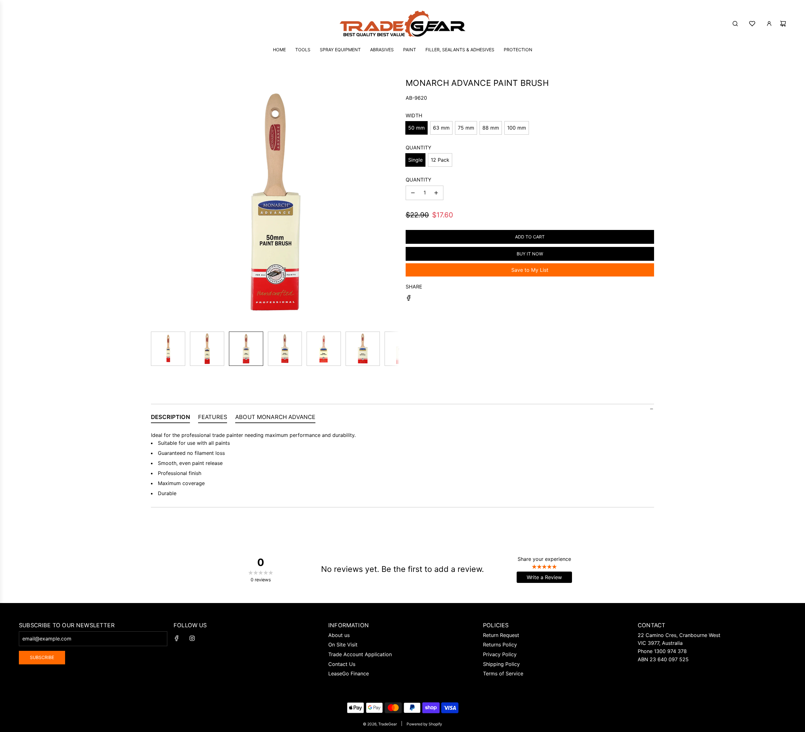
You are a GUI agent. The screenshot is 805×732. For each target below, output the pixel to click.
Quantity (418, 179)
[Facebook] (177, 638)
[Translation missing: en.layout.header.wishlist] (752, 24)
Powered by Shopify (424, 724)
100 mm (516, 128)
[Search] (735, 24)
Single (415, 160)
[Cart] (783, 24)
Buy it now (530, 253)
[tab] (170, 418)
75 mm (466, 128)
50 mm (416, 128)
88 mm (490, 128)
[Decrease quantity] (413, 193)
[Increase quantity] (436, 193)
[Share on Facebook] (409, 299)
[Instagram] (192, 638)
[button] (156, 202)
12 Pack (440, 160)
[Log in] (769, 24)
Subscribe (42, 657)
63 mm (441, 128)
